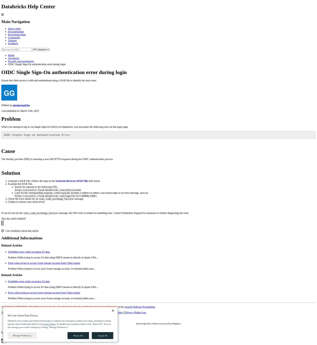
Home (11, 55)
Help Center (14, 28)
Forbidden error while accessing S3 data (29, 251)
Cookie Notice (49, 324)
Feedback (13, 43)
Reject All (78, 335)
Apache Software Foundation (139, 306)
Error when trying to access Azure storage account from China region (44, 263)
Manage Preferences (22, 335)
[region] (60, 324)
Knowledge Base (17, 34)
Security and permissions (21, 61)
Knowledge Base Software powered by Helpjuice (158, 323)
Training (12, 40)
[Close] (113, 310)
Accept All (102, 335)
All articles (13, 58)
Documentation (16, 31)
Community (14, 37)
